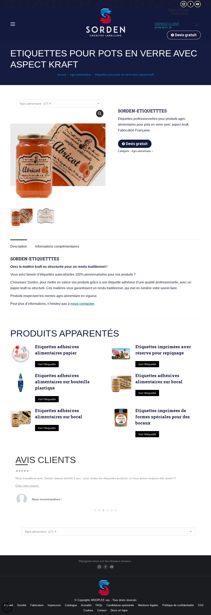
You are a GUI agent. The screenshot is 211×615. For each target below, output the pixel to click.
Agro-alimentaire (141, 151)
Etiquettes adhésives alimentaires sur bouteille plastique (62, 382)
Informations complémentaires (57, 246)
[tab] (18, 244)
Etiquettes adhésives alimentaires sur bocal (159, 378)
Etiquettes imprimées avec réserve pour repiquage (163, 349)
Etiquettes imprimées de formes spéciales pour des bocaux (162, 417)
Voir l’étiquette (47, 364)
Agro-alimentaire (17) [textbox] (35, 103)
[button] (95, 510)
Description (18, 246)
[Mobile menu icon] (12, 24)
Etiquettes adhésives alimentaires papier (57, 349)
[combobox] (59, 103)
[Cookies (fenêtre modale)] (7, 608)
